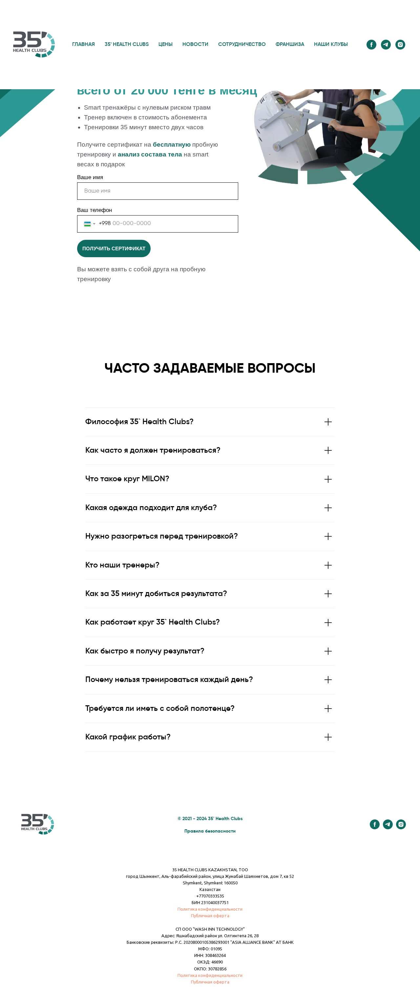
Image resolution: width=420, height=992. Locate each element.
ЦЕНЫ (165, 44)
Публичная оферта (210, 915)
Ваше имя (90, 177)
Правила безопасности (210, 831)
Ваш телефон (94, 210)
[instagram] (400, 45)
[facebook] (371, 45)
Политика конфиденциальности (210, 909)
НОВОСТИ (195, 44)
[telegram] (386, 45)
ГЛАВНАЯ (83, 44)
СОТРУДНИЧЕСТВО (242, 44)
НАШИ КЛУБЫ (331, 44)
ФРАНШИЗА (290, 44)
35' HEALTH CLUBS (127, 44)
